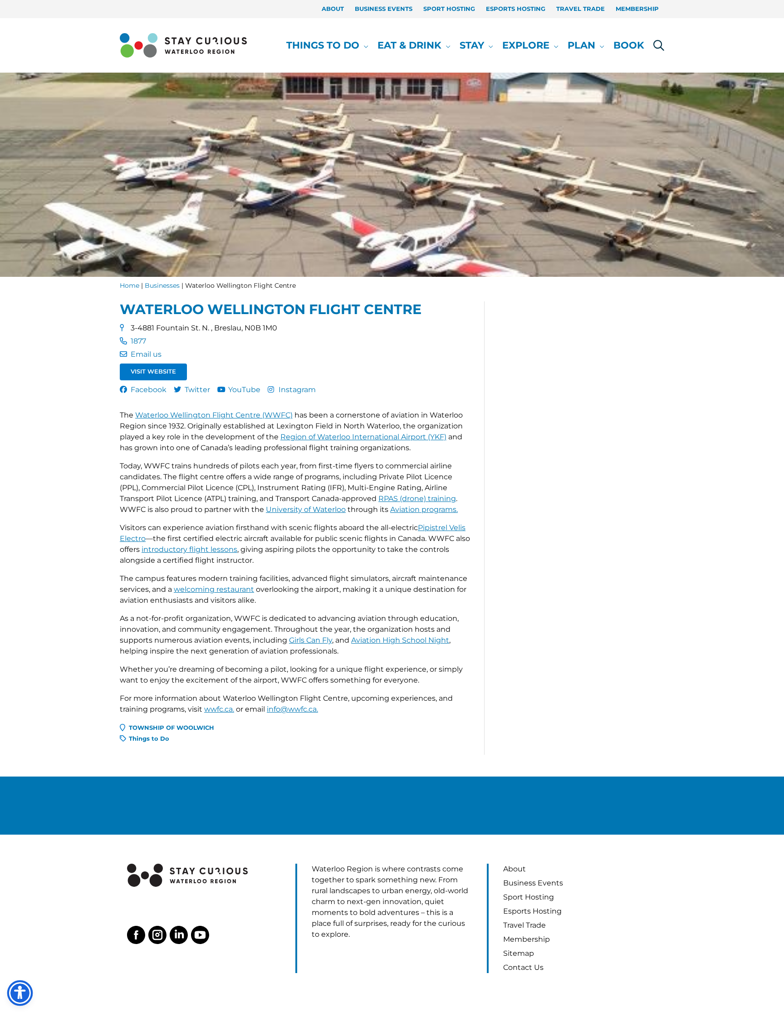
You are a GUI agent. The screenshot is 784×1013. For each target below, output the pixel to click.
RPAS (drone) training (417, 498)
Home (129, 285)
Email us (146, 354)
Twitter (197, 389)
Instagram (297, 389)
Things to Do (149, 738)
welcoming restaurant (214, 589)
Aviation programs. (424, 509)
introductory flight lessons (189, 549)
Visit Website (153, 371)
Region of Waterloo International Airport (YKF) (363, 437)
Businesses (162, 285)
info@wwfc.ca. (292, 709)
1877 (138, 341)
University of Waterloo (306, 509)
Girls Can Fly (310, 640)
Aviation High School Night (400, 640)
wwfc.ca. (219, 709)
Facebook (149, 389)
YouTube (244, 389)
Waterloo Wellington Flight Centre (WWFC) (214, 415)
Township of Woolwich (171, 727)
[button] (363, 45)
